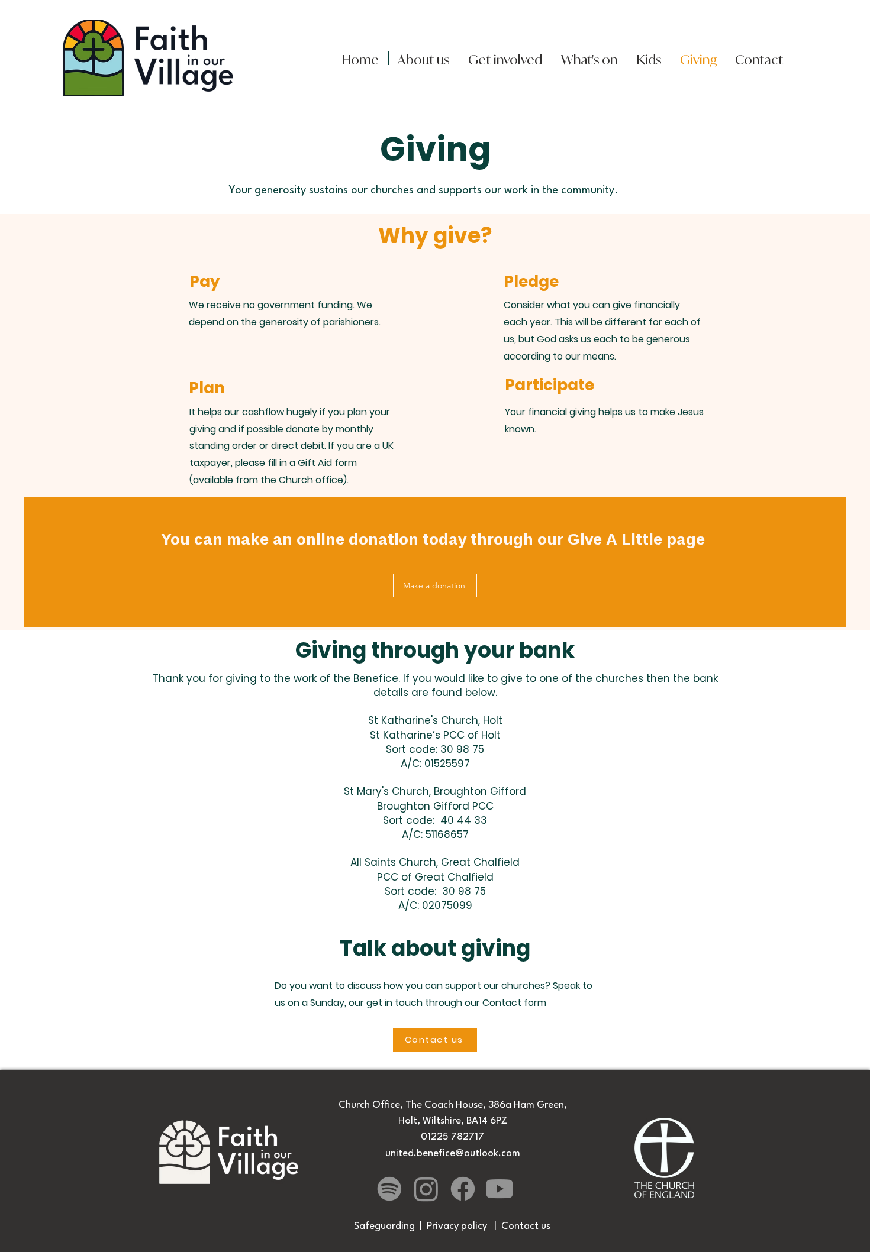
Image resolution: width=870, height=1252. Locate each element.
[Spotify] (389, 1189)
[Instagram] (426, 1189)
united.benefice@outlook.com (452, 1154)
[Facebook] (463, 1189)
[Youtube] (499, 1189)
